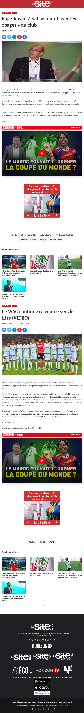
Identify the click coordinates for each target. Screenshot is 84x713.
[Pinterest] (19, 37)
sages (43, 240)
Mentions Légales (51, 705)
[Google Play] (51, 640)
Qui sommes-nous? (37, 705)
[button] (42, 153)
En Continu (6, 13)
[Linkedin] (14, 37)
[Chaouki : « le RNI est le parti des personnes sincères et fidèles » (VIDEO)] (14, 285)
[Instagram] (48, 640)
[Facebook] (4, 37)
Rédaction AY (7, 31)
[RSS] (30, 640)
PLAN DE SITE (63, 705)
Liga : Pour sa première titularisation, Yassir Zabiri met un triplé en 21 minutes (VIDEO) (70, 273)
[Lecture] (42, 153)
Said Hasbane (56, 240)
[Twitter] (9, 37)
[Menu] (3, 4)
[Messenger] (24, 37)
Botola (14, 235)
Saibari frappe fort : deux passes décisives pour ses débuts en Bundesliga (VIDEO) (13, 273)
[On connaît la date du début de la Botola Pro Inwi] (42, 262)
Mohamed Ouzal (29, 240)
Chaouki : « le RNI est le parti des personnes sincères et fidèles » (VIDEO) (13, 296)
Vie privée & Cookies (23, 705)
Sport (14, 13)
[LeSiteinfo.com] (42, 4)
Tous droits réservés (66, 702)
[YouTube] (43, 640)
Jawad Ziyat (46, 235)
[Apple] (46, 640)
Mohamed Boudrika (65, 235)
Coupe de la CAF (29, 235)
